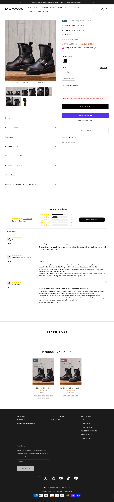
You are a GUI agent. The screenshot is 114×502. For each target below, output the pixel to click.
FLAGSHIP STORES (58, 416)
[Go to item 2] (17, 91)
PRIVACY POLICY (87, 434)
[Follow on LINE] (76, 478)
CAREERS (20, 420)
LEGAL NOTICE (86, 438)
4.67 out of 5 (27, 219)
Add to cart (85, 106)
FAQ (82, 420)
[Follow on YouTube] (61, 478)
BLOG (30, 11)
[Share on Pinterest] (76, 138)
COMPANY (21, 416)
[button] (67, 39)
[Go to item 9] (25, 101)
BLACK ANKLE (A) (43, 388)
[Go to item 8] (17, 101)
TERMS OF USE (86, 427)
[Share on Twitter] (73, 138)
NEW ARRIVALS (48, 7)
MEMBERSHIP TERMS (89, 431)
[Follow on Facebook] (38, 478)
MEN (29, 7)
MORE (45, 11)
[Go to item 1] (9, 91)
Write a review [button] (92, 220)
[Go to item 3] (25, 91)
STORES (37, 11)
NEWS (67, 7)
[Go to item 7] (9, 101)
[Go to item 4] (33, 91)
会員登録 (65, 44)
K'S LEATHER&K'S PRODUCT (73, 25)
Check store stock (68, 78)
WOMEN (37, 7)
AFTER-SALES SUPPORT (26, 423)
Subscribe (25, 468)
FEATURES (76, 7)
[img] (17, 238)
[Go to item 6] (48, 91)
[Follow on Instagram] (53, 478)
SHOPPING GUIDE (87, 416)
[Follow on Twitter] (46, 478)
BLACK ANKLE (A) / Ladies (70, 388)
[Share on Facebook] (69, 138)
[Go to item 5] (40, 91)
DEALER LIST (56, 420)
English (65, 487)
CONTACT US (86, 423)
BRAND (60, 7)
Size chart (103, 67)
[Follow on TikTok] (68, 478)
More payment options (85, 120)
